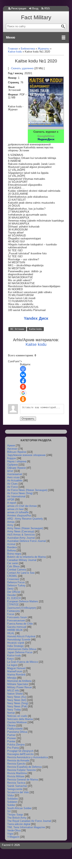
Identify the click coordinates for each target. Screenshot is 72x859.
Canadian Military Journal (21, 560)
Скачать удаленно (22, 68)
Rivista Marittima (17, 773)
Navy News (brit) (16, 700)
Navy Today (14, 709)
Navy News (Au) (16, 696)
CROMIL (12, 575)
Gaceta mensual (16, 626)
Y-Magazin (13, 836)
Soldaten (12, 801)
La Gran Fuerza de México (22, 661)
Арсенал (12, 448)
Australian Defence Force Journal (26, 540)
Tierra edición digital (18, 824)
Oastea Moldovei (17, 722)
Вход (35, 8)
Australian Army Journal (21, 537)
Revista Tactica (16, 782)
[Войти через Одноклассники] (23, 399)
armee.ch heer (15, 509)
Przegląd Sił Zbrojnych (20, 750)
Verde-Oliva (14, 830)
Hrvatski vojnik (15, 642)
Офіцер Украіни (16, 467)
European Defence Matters (22, 601)
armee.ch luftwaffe (18, 512)
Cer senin (12, 563)
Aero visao (13, 477)
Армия (11, 445)
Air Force (12, 486)
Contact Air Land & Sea (20, 572)
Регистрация (18, 8)
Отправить (28, 418)
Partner (11, 735)
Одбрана (12, 464)
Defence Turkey (16, 585)
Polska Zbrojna (16, 744)
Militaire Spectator (17, 684)
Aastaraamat (14, 474)
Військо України (16, 451)
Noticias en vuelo (17, 715)
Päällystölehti (15, 728)
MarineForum (14, 671)
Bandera (12, 547)
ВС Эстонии (17, 329)
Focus (10, 614)
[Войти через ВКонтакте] (23, 375)
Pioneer (11, 738)
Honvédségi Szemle (18, 639)
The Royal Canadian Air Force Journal (29, 820)
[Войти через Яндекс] (23, 387)
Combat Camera (16, 569)
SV (9, 811)
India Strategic (15, 645)
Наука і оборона (16, 461)
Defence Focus (16, 582)
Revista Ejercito (16, 763)
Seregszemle (14, 789)
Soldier (11, 805)
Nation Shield (15, 693)
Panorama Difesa (17, 731)
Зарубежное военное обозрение (26, 455)
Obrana (11, 725)
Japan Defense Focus (20, 652)
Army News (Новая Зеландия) (25, 528)
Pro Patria (13, 747)
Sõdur (10, 795)
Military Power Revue (19, 687)
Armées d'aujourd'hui (19, 515)
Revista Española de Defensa (24, 766)
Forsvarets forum (17, 617)
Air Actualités (15, 480)
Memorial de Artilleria (19, 680)
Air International (16, 496)
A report (11, 502)
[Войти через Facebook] (23, 381)
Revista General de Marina (22, 779)
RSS (47, 8)
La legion (12, 665)
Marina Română (16, 674)
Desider (11, 595)
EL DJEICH (14, 598)
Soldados (12, 798)
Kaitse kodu (35, 329)
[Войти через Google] (23, 393)
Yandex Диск (36, 318)
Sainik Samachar (17, 785)
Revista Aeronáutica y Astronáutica (27, 757)
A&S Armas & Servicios (21, 534)
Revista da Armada (18, 760)
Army (10, 525)
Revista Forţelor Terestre (21, 770)
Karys (10, 658)
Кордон (11, 458)
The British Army (17, 817)
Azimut (11, 544)
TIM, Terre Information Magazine (26, 827)
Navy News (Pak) (17, 706)
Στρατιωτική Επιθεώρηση (21, 607)
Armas (11, 521)
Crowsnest (13, 579)
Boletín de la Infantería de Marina (26, 556)
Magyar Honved (16, 668)
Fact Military (36, 17)
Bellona (11, 550)
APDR (10, 499)
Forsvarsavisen (16, 620)
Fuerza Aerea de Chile (20, 623)
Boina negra (14, 553)
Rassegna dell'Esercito (20, 754)
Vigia (10, 833)
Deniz (10, 588)
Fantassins (13, 610)
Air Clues (12, 483)
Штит (10, 470)
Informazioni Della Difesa (21, 649)
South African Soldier (19, 808)
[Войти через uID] (23, 369)
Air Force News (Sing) (20, 493)
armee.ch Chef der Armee (22, 505)
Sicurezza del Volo (18, 792)
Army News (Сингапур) (20, 531)
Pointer (11, 741)
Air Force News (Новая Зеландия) (27, 490)
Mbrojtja (11, 677)
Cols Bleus (13, 566)
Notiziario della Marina (20, 719)
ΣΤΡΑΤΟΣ (13, 604)
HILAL (10, 633)
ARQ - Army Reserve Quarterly (25, 518)
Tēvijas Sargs (15, 814)
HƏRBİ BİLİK (15, 630)
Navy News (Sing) (17, 703)
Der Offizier (13, 591)
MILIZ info (13, 690)
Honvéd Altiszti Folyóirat (21, 636)
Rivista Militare (15, 776)
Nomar (11, 712)
